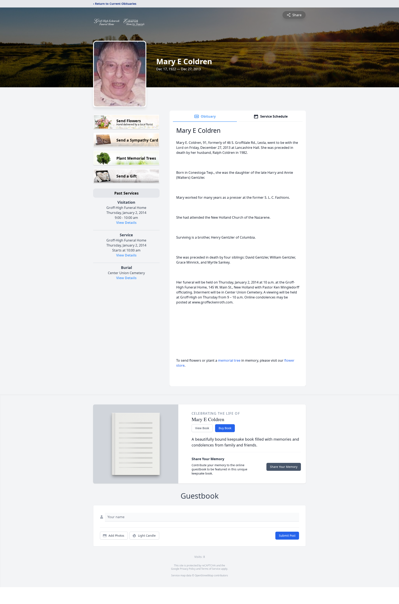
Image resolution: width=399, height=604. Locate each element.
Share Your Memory (283, 467)
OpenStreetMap (204, 575)
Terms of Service (210, 569)
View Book (202, 428)
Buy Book (225, 428)
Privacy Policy (188, 569)
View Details (126, 222)
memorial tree (229, 360)
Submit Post (287, 535)
